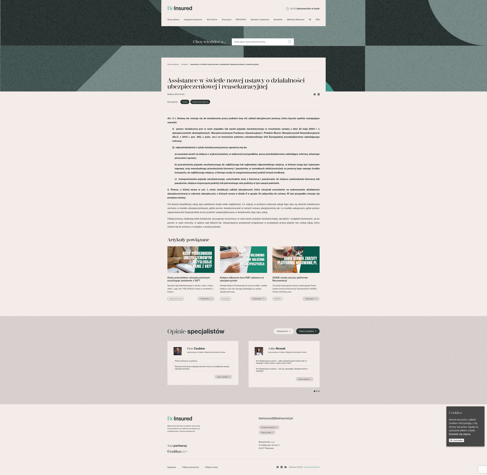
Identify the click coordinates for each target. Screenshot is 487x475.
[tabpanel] (202, 363)
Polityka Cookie (211, 467)
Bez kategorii (225, 299)
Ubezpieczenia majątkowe (200, 102)
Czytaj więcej (205, 298)
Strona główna (173, 19)
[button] (289, 42)
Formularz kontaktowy (268, 427)
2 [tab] (316, 391)
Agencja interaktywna (312, 467)
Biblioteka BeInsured (295, 19)
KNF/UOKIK (241, 19)
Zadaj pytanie (282, 331)
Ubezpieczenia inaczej (175, 299)
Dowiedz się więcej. (460, 434)
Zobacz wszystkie (306, 331)
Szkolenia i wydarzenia (260, 19)
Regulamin (171, 467)
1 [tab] (314, 391)
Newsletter (278, 19)
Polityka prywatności (190, 467)
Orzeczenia (226, 19)
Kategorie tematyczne (193, 19)
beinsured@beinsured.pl (276, 418)
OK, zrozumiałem (456, 440)
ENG (318, 19)
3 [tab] (319, 391)
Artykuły (184, 64)
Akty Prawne (212, 19)
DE (310, 19)
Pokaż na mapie (266, 432)
